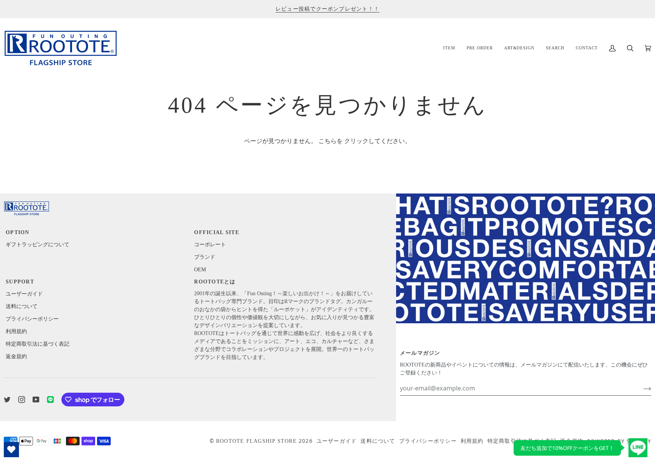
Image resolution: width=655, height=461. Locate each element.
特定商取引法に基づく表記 (37, 344)
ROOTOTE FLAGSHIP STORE (256, 441)
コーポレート (210, 244)
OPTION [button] (18, 232)
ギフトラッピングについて (37, 244)
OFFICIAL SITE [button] (216, 232)
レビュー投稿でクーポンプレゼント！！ (327, 9)
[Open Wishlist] (11, 449)
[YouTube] (36, 399)
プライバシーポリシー (32, 319)
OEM (200, 269)
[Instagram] (21, 399)
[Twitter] (7, 399)
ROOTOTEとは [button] (214, 282)
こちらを (330, 141)
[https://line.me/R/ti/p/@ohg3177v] (50, 399)
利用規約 (16, 331)
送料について (22, 306)
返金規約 (16, 356)
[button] (449, 48)
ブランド (204, 257)
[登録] (641, 388)
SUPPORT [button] (20, 282)
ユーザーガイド (24, 294)
